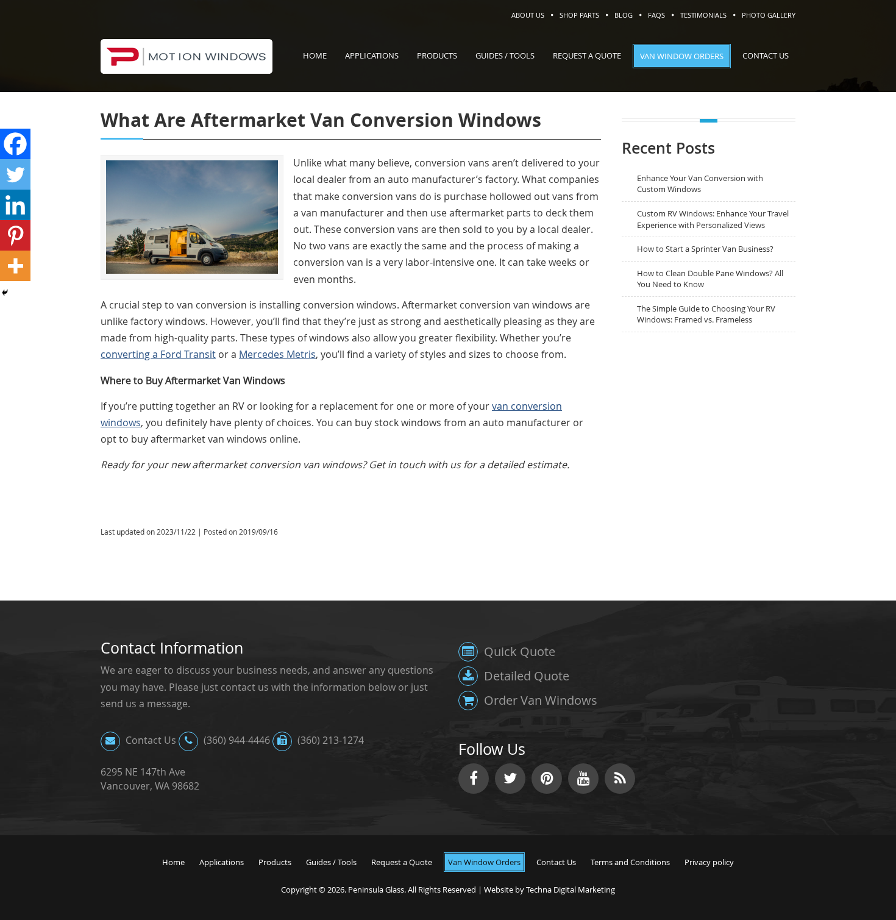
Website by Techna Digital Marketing (549, 889)
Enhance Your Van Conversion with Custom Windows (700, 184)
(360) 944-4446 (235, 740)
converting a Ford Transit (158, 354)
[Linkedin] (15, 205)
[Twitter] (15, 174)
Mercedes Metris (277, 354)
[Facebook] (15, 144)
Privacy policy (709, 862)
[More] (15, 266)
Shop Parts (579, 15)
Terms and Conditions (630, 862)
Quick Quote (518, 651)
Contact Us (149, 740)
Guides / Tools (331, 862)
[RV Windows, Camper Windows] (186, 66)
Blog (623, 15)
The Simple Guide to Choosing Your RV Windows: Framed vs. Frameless (706, 314)
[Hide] (5, 293)
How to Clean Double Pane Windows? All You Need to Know (710, 279)
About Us (527, 15)
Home (173, 862)
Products (274, 862)
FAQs (656, 15)
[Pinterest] (15, 235)
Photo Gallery (768, 15)
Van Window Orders (484, 862)
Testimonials (703, 15)
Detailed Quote (525, 676)
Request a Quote (401, 862)
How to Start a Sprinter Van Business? (705, 248)
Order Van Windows (539, 700)
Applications (221, 862)
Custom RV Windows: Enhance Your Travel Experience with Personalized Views (713, 219)
